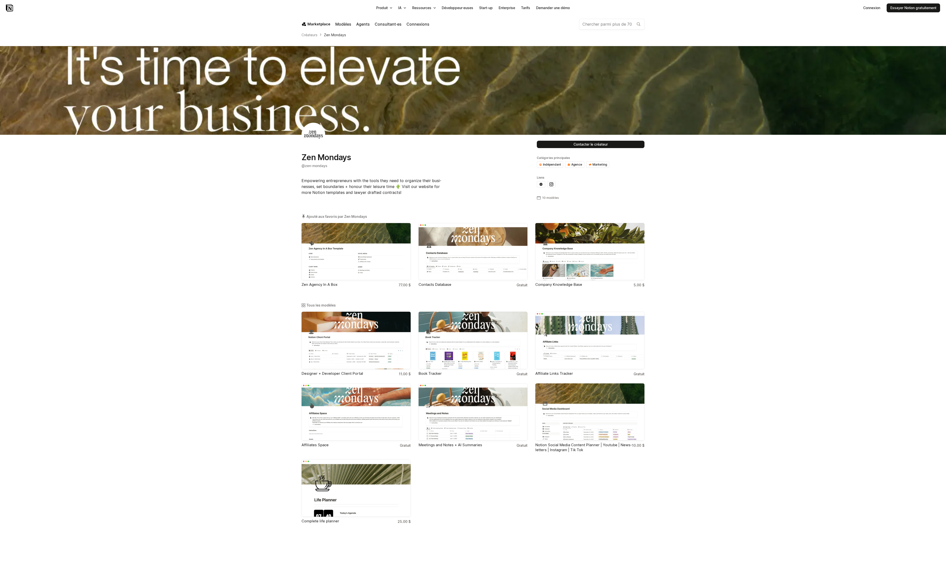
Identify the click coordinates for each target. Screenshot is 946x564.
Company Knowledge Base (558, 284)
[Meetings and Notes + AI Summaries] (473, 412)
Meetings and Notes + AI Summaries (450, 445)
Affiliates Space (315, 445)
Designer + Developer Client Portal (332, 373)
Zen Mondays (335, 35)
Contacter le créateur (591, 144)
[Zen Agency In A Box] (356, 251)
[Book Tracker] (473, 340)
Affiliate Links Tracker (554, 373)
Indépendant (552, 164)
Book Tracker (430, 373)
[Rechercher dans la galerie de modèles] (638, 24)
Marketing (599, 164)
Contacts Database (435, 284)
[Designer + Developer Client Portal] (356, 340)
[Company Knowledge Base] (589, 251)
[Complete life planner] (356, 487)
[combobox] (611, 24)
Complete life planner (320, 521)
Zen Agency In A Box (320, 284)
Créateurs (309, 35)
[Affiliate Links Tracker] (589, 340)
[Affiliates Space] (356, 412)
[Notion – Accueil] (10, 8)
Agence (576, 164)
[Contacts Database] (473, 251)
